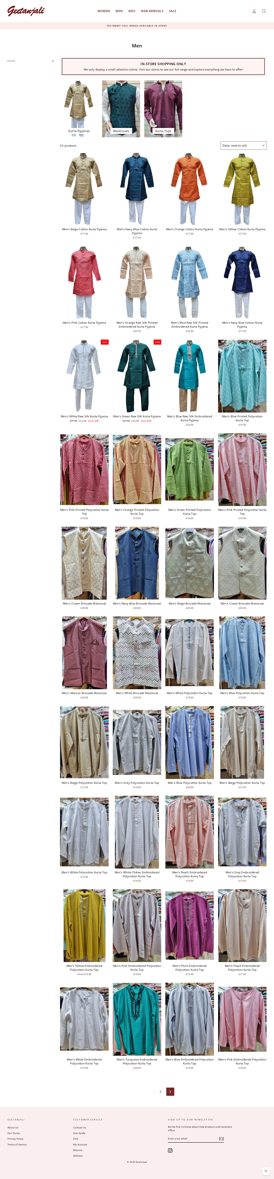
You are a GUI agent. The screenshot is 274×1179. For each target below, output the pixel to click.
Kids (132, 11)
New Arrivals (152, 11)
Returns (78, 1150)
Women (103, 11)
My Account (80, 1144)
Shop (11, 61)
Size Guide (79, 1133)
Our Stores (13, 1133)
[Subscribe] (221, 1138)
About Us (12, 1127)
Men (119, 11)
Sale (173, 11)
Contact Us (79, 1127)
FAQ (75, 1138)
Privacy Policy (15, 1138)
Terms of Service (17, 1144)
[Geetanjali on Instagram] (170, 1150)
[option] (137, 25)
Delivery (78, 1155)
